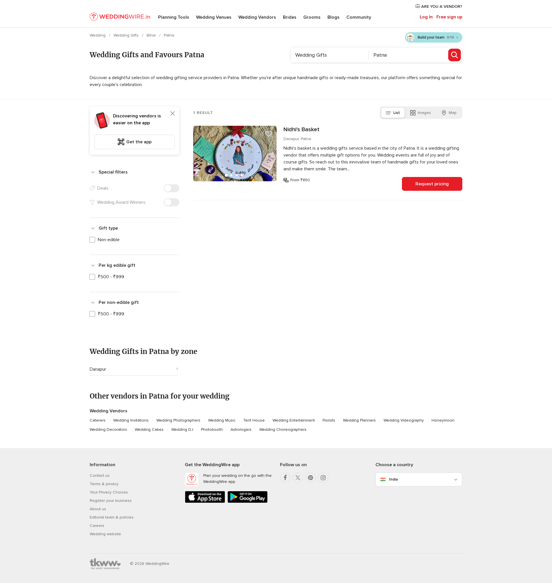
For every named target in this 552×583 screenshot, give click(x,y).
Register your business (111, 500)
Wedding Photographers (178, 420)
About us (98, 508)
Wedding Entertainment (294, 420)
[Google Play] (247, 501)
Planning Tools (173, 17)
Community (358, 17)
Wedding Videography (404, 420)
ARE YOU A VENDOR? (441, 6)
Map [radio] (453, 112)
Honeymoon (443, 420)
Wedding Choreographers (282, 429)
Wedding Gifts (127, 35)
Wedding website (105, 533)
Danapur (98, 369)
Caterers (98, 420)
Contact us (100, 475)
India (393, 479)
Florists (329, 420)
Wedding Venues (213, 17)
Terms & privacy (104, 483)
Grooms (312, 17)
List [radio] (396, 112)
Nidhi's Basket (301, 129)
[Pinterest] (310, 478)
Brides (289, 17)
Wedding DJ (182, 429)
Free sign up (449, 17)
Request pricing (432, 184)
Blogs (333, 17)
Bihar (152, 35)
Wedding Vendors (257, 17)
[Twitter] (298, 478)
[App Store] (205, 501)
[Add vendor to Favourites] (268, 134)
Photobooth (212, 429)
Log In (426, 17)
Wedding (98, 35)
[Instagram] (323, 478)
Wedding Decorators (108, 429)
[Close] (172, 113)
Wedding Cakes (149, 429)
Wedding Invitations (131, 420)
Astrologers (241, 429)
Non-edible (109, 240)
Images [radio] (424, 112)
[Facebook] (285, 478)
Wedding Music (221, 420)
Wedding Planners (359, 420)
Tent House (254, 420)
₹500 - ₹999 (111, 277)
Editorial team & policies (112, 517)
